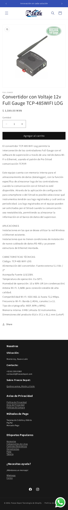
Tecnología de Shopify (32, 503)
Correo (10, 478)
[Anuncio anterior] (6, 3)
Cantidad (6, 117)
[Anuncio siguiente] (62, 3)
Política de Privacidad (17, 402)
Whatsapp (11, 475)
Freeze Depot (16, 503)
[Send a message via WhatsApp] (60, 502)
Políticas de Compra (16, 407)
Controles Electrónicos (17, 446)
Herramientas (13, 449)
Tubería (10, 454)
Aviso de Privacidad (15, 405)
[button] (6, 13)
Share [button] (9, 324)
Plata (9, 451)
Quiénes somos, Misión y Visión (21, 386)
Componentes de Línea (17, 444)
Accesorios (11, 441)
